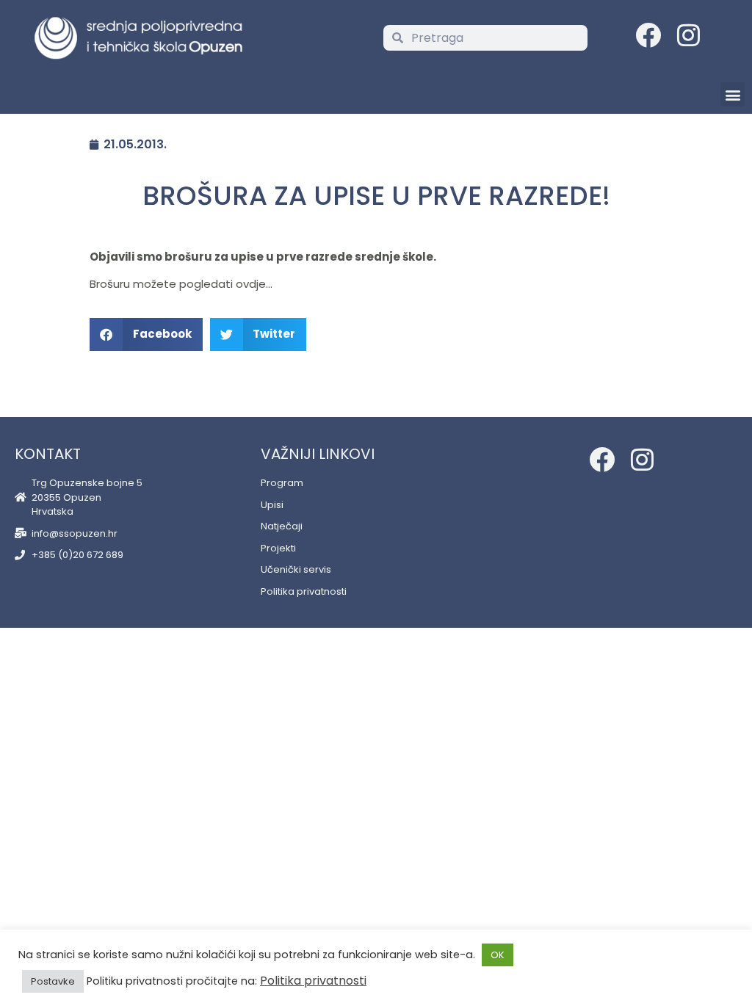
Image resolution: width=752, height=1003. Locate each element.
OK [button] (498, 955)
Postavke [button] (53, 981)
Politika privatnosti (313, 980)
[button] (732, 94)
